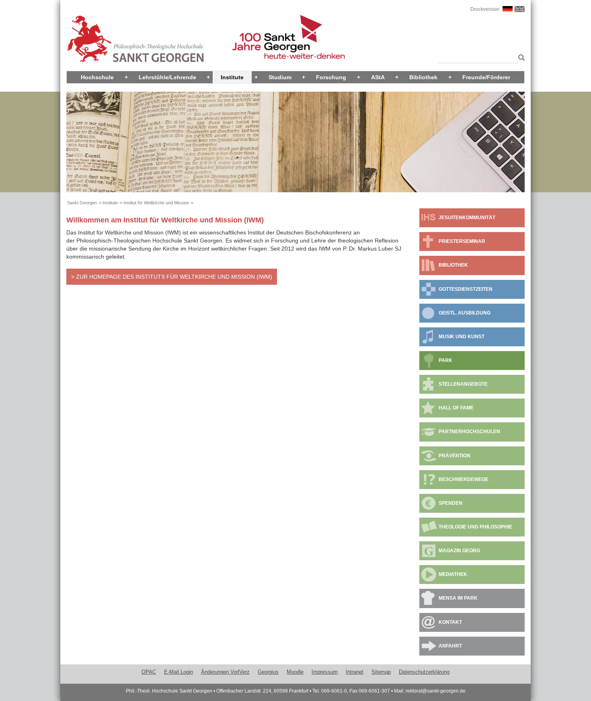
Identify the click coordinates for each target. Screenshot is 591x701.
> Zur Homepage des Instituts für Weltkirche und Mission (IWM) (171, 276)
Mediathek (453, 574)
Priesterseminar (462, 241)
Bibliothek (423, 77)
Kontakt (450, 622)
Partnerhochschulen (469, 431)
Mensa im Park (458, 598)
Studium (280, 77)
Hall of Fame (456, 408)
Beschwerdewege (463, 479)
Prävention (454, 455)
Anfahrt (450, 646)
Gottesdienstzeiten (465, 289)
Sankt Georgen (82, 202)
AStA (378, 77)
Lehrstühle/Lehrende (167, 77)
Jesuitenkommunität (467, 217)
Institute (232, 77)
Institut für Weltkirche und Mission (156, 202)
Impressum (325, 672)
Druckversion (484, 9)
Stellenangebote (463, 384)
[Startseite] (135, 39)
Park (445, 360)
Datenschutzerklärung (424, 672)
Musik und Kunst (461, 336)
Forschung (331, 77)
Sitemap (381, 672)
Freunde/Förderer (486, 77)
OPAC (149, 672)
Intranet (354, 672)
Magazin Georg (459, 550)
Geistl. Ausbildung (464, 313)
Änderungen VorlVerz (225, 672)
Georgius (268, 672)
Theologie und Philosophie (475, 527)
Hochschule (97, 77)
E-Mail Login (178, 672)
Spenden (450, 503)
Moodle (295, 672)
